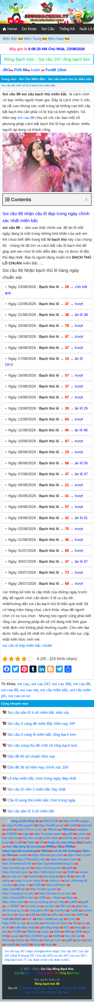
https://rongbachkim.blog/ (43, 951)
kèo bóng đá (51, 876)
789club (52, 829)
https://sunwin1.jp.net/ (16, 868)
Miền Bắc (10, 39)
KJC (29, 919)
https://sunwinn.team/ (47, 834)
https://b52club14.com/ (47, 872)
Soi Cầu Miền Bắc (32, 79)
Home (11, 29)
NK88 (78, 931)
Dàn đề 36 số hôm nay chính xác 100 (37, 767)
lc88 (32, 914)
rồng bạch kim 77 (15, 959)
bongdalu (82, 829)
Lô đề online (50, 838)
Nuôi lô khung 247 (23, 955)
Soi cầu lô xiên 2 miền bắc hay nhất (36, 789)
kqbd (26, 834)
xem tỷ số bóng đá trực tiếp (46, 902)
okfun (54, 914)
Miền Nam (56, 39)
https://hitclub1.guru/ (15, 872)
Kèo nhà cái (9, 838)
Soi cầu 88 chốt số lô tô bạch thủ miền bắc (28, 85)
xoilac (45, 931)
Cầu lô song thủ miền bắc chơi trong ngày (41, 800)
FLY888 (16, 931)
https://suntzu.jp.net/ (43, 889)
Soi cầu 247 (69, 951)
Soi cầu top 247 (14, 951)
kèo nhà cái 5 (14, 876)
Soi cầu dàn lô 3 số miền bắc (31, 811)
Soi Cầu (47, 29)
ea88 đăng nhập (24, 927)
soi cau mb (29, 690)
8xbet (57, 897)
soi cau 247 (40, 684)
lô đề (67, 876)
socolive (50, 906)
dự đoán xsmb (38, 959)
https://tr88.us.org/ (14, 923)
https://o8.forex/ (56, 885)
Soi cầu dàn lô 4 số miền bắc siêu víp (38, 712)
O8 (41, 842)
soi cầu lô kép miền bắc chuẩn (27, 645)
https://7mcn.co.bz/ (29, 829)
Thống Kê (67, 29)
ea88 (43, 914)
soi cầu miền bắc (54, 690)
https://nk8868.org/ (36, 936)
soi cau (23, 684)
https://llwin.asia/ (13, 902)
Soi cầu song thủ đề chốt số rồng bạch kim (42, 745)
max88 (10, 944)
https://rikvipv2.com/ (63, 859)
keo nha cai (32, 906)
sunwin (81, 834)
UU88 (41, 897)
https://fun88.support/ (19, 825)
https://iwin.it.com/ (79, 855)
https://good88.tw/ (13, 889)
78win (30, 842)
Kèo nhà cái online (56, 923)
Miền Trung (33, 39)
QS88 (71, 872)
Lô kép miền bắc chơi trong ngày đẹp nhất (41, 778)
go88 (9, 829)
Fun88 (73, 825)
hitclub (6, 940)
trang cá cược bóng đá (29, 880)
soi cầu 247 (60, 955)
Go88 (5, 919)
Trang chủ (8, 79)
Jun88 (18, 842)
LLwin (81, 838)
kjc (83, 923)
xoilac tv (23, 885)
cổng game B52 (39, 910)
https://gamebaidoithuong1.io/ (55, 863)
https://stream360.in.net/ (17, 897)
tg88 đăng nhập (49, 927)
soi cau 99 (9, 690)
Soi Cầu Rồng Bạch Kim (57, 969)
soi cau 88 (25, 118)
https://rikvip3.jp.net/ (48, 868)
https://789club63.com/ (30, 859)
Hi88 (56, 931)
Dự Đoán (29, 29)
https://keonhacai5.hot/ (16, 863)
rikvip (9, 914)
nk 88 (5, 927)
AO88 (56, 936)
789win (34, 940)
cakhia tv (54, 880)
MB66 (17, 919)
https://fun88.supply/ (76, 821)
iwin (8, 859)
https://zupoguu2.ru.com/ (18, 893)
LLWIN (73, 902)
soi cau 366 (61, 684)
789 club (65, 906)
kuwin (67, 914)
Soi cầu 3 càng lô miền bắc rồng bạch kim (41, 735)
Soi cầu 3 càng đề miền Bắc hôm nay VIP (41, 724)
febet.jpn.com (52, 940)
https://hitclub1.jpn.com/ (47, 855)
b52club (86, 825)
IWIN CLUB (50, 821)
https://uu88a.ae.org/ (50, 919)
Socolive (59, 910)
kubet (35, 70)
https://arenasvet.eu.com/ (55, 893)
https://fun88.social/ (51, 825)
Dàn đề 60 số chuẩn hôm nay (31, 756)
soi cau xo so (19, 696)
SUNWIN (12, 834)
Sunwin (20, 940)
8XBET (15, 906)
